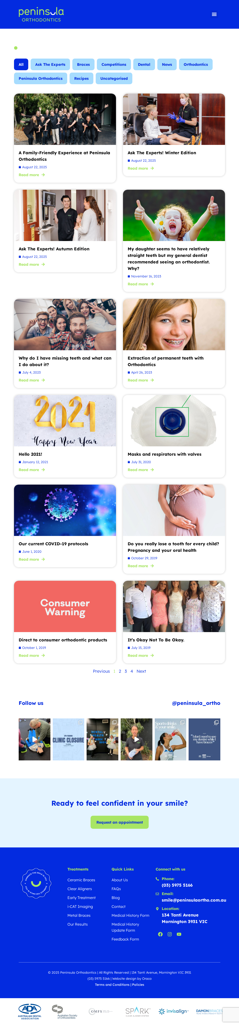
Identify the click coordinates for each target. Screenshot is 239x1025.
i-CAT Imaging (80, 906)
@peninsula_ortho (196, 703)
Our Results (77, 924)
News (167, 64)
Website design (124, 978)
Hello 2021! (30, 454)
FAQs (116, 888)
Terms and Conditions (112, 985)
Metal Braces (79, 915)
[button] (214, 14)
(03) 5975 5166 (99, 978)
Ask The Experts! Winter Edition (162, 152)
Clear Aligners (79, 888)
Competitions (114, 64)
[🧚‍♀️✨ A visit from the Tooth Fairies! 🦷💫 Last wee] (102, 739)
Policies (138, 985)
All (21, 64)
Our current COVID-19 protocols (53, 543)
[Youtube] (179, 934)
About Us (120, 880)
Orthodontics (196, 64)
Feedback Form (125, 939)
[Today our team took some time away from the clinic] (34, 739)
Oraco (147, 978)
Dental (144, 64)
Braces (83, 64)
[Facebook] (160, 934)
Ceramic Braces (81, 880)
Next (141, 671)
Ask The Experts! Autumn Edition (54, 249)
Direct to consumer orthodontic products (63, 640)
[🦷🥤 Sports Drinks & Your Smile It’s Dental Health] (170, 739)
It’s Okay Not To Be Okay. (156, 640)
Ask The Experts (50, 64)
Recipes (81, 78)
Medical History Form (130, 915)
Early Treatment (81, 897)
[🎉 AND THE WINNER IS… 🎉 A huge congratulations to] (136, 739)
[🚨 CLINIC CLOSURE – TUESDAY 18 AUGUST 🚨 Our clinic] (68, 739)
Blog (116, 897)
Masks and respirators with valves (164, 454)
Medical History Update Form (125, 927)
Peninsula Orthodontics (41, 78)
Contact (119, 906)
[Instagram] (169, 934)
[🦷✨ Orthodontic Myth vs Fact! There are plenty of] (204, 739)
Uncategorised (114, 78)
